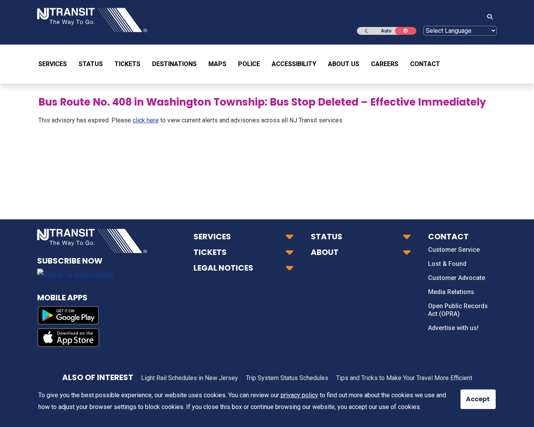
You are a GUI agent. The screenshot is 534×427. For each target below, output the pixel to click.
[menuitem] (55, 64)
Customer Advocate (456, 278)
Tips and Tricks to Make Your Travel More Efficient (404, 378)
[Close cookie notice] (472, 395)
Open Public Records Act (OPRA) (458, 310)
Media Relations (451, 292)
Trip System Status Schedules (287, 378)
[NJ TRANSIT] (92, 19)
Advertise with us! (453, 328)
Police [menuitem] (249, 64)
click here (146, 120)
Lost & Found (447, 263)
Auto (386, 31)
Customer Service (454, 249)
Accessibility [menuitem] (294, 64)
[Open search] (487, 17)
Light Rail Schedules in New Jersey (189, 378)
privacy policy (299, 395)
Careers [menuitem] (384, 64)
